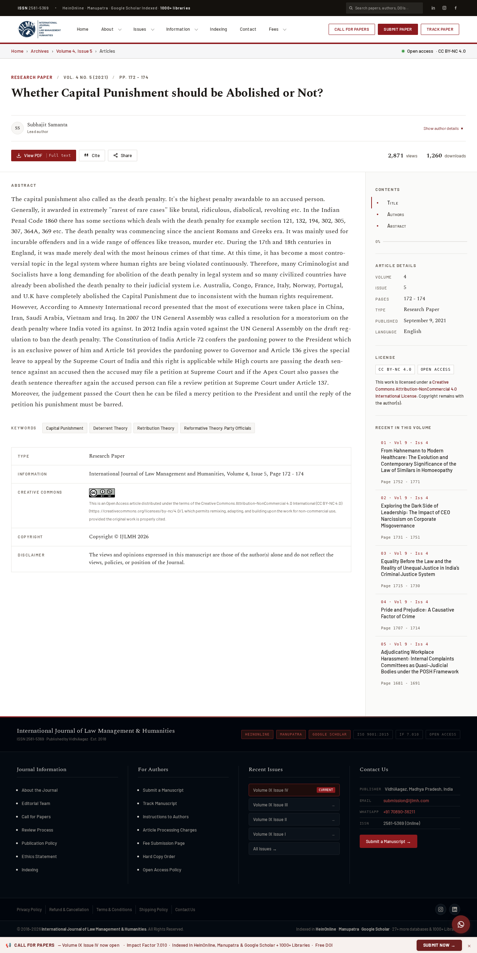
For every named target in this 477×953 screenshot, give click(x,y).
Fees (273, 29)
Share (126, 155)
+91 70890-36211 (399, 811)
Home (83, 29)
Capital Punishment (64, 428)
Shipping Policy (153, 909)
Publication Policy (39, 843)
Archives (40, 51)
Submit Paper (398, 29)
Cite (96, 155)
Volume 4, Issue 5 (74, 51)
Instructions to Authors (166, 816)
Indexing (218, 29)
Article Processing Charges (170, 830)
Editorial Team (36, 803)
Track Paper (440, 29)
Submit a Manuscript (163, 790)
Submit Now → (439, 945)
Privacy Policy (29, 909)
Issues (139, 29)
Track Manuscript (160, 803)
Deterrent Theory (110, 428)
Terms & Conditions (114, 909)
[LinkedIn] (433, 8)
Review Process (37, 830)
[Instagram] (444, 8)
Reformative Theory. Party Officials (217, 428)
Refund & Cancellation (69, 909)
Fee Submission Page (164, 843)
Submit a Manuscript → (388, 841)
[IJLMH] (39, 29)
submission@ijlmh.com (406, 800)
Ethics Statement (39, 856)
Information (178, 29)
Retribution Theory (155, 428)
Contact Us (185, 909)
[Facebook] (455, 8)
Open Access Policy (162, 869)
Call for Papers (352, 29)
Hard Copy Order (159, 856)
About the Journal (40, 790)
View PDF (47, 155)
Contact (248, 29)
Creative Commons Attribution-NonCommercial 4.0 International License (416, 389)
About (107, 29)
